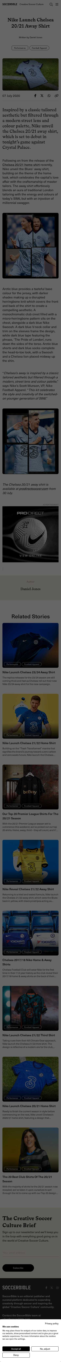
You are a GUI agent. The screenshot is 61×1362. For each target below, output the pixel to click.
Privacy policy (52, 1323)
